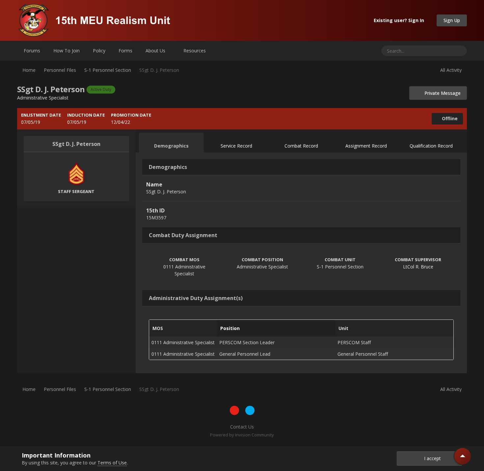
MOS (157, 328)
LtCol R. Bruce (418, 266)
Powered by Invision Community (242, 435)
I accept (431, 458)
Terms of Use (112, 462)
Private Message (440, 93)
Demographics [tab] (171, 146)
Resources (195, 50)
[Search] (459, 51)
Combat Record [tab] (301, 146)
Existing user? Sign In (400, 20)
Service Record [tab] (236, 146)
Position (230, 328)
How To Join (66, 50)
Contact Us (242, 427)
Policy (99, 50)
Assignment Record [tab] (366, 146)
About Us (156, 50)
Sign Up (452, 20)
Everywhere (433, 50)
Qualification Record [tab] (431, 146)
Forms (125, 50)
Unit (343, 328)
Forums (32, 50)
